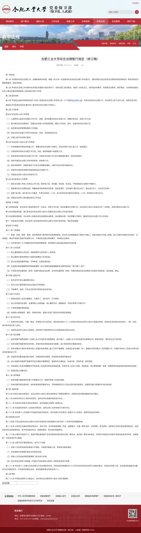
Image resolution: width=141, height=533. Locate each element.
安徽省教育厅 (45, 496)
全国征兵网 (75, 496)
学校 (22, 47)
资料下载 (131, 21)
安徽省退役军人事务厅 (112, 496)
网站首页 (10, 21)
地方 (14, 47)
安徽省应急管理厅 (92, 496)
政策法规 (101, 21)
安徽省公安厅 (61, 496)
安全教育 (116, 21)
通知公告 (40, 21)
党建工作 (70, 21)
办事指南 (86, 21)
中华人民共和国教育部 (26, 496)
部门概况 (25, 21)
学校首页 (135, 3)
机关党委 (50, 501)
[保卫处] (37, 9)
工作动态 (55, 21)
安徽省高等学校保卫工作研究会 (30, 501)
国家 (6, 47)
